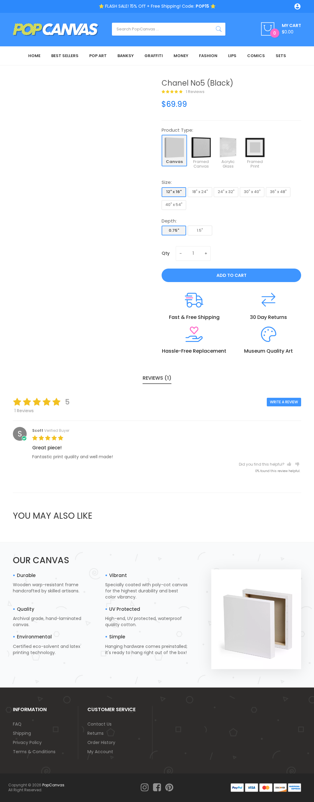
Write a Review (284, 402)
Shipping (22, 733)
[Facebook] (157, 787)
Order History (101, 742)
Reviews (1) (157, 378)
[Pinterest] (169, 787)
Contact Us (99, 724)
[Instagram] (145, 787)
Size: (167, 182)
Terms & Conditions (34, 752)
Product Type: (177, 130)
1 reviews (195, 92)
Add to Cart (231, 275)
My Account (100, 752)
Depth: (169, 221)
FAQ (17, 724)
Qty (166, 253)
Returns (95, 733)
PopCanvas (53, 785)
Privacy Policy (27, 742)
